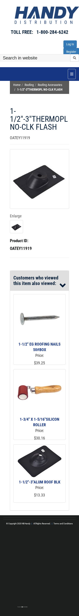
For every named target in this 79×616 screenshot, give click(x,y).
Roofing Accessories (50, 85)
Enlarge (16, 216)
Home (17, 85)
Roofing (29, 85)
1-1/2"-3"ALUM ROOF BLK (39, 482)
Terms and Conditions (63, 523)
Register (71, 51)
